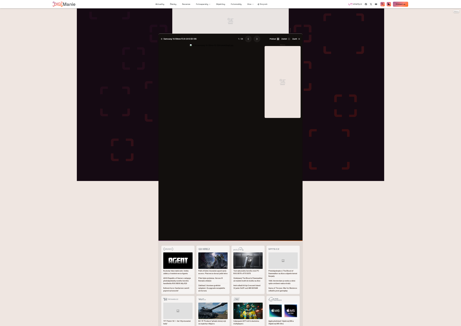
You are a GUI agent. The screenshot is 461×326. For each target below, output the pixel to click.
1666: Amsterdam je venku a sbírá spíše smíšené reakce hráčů (281, 282)
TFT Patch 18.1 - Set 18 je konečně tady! (177, 322)
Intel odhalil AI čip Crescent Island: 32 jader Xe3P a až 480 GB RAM (247, 287)
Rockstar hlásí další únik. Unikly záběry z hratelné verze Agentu (175, 272)
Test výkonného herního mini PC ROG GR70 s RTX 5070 (246, 272)
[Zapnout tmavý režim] (389, 4)
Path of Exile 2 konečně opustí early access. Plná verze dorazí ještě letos (213, 272)
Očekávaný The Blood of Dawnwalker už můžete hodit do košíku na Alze (248, 279)
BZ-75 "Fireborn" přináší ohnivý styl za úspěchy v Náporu (212, 322)
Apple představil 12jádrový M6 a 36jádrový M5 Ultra (281, 322)
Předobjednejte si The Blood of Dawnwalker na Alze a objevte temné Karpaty (282, 273)
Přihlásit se (400, 4)
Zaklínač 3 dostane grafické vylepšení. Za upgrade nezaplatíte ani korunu (211, 288)
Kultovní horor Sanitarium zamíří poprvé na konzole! (176, 289)
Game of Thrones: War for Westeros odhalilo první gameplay (282, 289)
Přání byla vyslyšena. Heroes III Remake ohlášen (210, 279)
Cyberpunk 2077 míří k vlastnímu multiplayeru (246, 322)
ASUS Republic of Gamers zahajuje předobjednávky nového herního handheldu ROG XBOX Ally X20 (177, 280)
